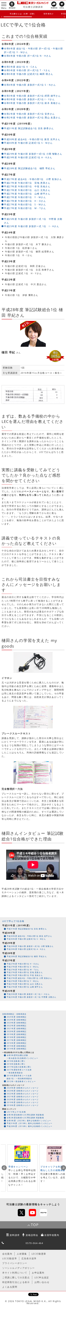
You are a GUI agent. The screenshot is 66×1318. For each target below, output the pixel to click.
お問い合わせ (42, 1282)
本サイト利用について (14, 1272)
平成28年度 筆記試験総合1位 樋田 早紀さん (29, 168)
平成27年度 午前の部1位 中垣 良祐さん (27, 186)
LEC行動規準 (9, 1258)
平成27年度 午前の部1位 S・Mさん (25, 204)
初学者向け (49, 13)
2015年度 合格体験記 (16, 1046)
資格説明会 (32, 1235)
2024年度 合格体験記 (16, 1019)
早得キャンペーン (18, 1166)
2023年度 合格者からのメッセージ (23, 1090)
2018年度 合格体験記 (16, 1037)
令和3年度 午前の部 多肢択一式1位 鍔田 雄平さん (32, 95)
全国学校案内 (51, 1235)
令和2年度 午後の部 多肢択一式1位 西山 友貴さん (32, 117)
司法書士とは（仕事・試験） (23, 13)
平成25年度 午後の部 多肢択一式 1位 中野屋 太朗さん (33, 220)
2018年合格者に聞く (16, 1064)
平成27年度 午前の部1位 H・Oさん (25, 200)
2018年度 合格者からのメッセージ (23, 1105)
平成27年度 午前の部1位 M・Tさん (25, 208)
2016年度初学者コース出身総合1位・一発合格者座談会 (19, 1077)
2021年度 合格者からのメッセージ (23, 1096)
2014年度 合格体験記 (16, 1048)
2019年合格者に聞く (16, 1061)
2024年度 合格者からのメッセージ (23, 1088)
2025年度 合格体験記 (16, 1017)
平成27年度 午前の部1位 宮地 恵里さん (27, 182)
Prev (4, 1167)
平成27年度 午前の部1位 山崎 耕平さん (27, 193)
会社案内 (7, 1253)
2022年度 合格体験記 (16, 1025)
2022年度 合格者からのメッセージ (23, 1093)
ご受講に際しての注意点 (16, 1277)
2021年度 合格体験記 (16, 1028)
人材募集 (22, 1253)
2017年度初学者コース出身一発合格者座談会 (19, 1071)
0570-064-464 (34, 1243)
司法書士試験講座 (33, 6)
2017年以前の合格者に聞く (19, 1067)
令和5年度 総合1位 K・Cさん (20, 66)
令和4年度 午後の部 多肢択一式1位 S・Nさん (30, 84)
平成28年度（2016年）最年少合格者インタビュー (29, 1126)
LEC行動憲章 (39, 1253)
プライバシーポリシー (14, 1263)
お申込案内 (38, 1272)
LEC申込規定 (41, 1277)
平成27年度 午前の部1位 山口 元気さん (27, 190)
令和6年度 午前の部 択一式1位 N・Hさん (27, 55)
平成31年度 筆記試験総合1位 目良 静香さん (29, 128)
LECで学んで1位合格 (13, 921)
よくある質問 (9, 1286)
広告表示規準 (29, 1258)
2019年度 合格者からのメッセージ (23, 1102)
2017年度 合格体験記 (16, 1040)
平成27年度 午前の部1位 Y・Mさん (25, 197)
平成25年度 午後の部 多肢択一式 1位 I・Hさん (31, 226)
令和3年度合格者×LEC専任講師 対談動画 (25, 1114)
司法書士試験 (14, 1204)
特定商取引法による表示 (16, 1282)
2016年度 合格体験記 (16, 1043)
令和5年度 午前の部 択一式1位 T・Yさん (27, 70)
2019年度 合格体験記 (16, 1034)
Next (63, 1167)
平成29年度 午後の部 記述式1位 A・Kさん (28, 157)
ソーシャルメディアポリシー (18, 1267)
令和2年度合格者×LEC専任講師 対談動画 (25, 1117)
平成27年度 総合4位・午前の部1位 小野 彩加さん (33, 179)
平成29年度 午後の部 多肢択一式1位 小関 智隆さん (33, 153)
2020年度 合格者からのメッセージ (23, 1099)
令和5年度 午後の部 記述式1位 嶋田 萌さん (28, 73)
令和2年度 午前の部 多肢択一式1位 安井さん (29, 113)
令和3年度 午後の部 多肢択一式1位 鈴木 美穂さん (32, 103)
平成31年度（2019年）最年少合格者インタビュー (29, 1123)
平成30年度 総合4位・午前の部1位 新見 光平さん (32, 139)
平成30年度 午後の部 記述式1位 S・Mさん (28, 142)
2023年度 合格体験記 (16, 1022)
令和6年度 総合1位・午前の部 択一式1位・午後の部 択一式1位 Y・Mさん (33, 50)
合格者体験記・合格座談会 (14, 1014)
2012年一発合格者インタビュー (21, 1081)
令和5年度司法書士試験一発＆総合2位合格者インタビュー (22, 1056)
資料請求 (15, 1235)
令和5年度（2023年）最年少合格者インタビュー (29, 1120)
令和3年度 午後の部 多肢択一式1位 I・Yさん (29, 99)
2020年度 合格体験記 (16, 1031)
